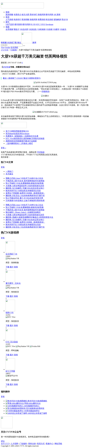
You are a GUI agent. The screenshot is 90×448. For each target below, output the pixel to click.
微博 (34, 43)
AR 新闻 (56, 15)
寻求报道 (41, 152)
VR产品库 (10, 24)
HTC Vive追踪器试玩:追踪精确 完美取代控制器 (25, 138)
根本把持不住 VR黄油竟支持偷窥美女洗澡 (23, 191)
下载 (7, 267)
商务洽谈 (32, 444)
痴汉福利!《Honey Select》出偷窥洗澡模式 (23, 212)
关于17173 (5, 444)
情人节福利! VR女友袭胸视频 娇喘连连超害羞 (25, 183)
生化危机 (14, 47)
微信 (19, 43)
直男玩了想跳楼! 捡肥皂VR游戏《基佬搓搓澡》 (25, 193)
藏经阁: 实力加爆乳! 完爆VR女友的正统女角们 (25, 188)
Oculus (7, 47)
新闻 (7, 12)
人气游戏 (9, 19)
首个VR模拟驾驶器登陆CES (17, 131)
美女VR (64, 19)
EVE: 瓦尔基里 (12, 342)
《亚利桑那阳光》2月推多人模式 (19, 143)
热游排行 (17, 19)
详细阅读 (45, 91)
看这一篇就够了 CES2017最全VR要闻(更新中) (22, 78)
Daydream (49, 24)
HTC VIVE (40, 24)
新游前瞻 (9, 15)
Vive (2, 47)
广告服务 (23, 444)
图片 (12, 267)
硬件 (7, 22)
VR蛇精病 (41, 29)
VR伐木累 (24, 29)
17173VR (4, 50)
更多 (3, 167)
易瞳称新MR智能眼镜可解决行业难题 (21, 141)
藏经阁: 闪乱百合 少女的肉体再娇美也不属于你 (25, 196)
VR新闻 (13, 50)
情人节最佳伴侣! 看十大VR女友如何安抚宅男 (24, 198)
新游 (7, 17)
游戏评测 (41, 15)
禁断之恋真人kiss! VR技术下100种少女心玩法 (24, 178)
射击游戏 (49, 19)
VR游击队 (32, 29)
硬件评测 (49, 15)
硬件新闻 (18, 24)
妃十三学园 (10, 371)
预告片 (16, 29)
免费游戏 (41, 19)
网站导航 (58, 444)
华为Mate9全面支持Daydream (17, 134)
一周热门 (9, 171)
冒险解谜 (57, 19)
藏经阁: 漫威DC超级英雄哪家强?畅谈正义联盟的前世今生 (29, 217)
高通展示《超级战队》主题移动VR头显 (22, 136)
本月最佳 (9, 174)
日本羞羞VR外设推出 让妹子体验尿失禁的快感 (25, 200)
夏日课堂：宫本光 (13, 283)
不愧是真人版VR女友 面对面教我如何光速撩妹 (25, 181)
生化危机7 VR (11, 254)
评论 (3, 441)
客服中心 (49, 444)
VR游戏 (49, 29)
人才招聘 (14, 444)
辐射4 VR (9, 313)
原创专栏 (33, 15)
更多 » (3, 148)
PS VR (33, 24)
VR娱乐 (63, 29)
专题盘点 (17, 15)
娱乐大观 (25, 15)
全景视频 (9, 29)
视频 (7, 27)
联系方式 (41, 444)
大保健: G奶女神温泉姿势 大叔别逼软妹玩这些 (25, 186)
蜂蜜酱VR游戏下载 (9, 43)
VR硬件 (56, 29)
